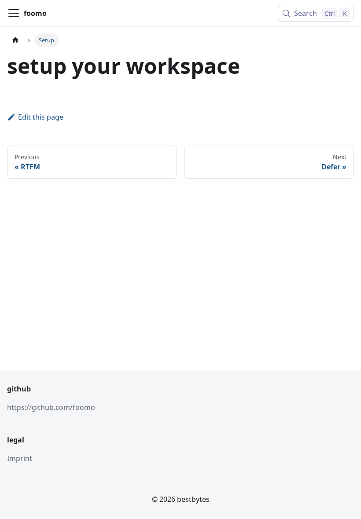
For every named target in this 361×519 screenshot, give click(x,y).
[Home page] (15, 40)
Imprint (19, 458)
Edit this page (40, 117)
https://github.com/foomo (51, 407)
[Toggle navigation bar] (13, 13)
